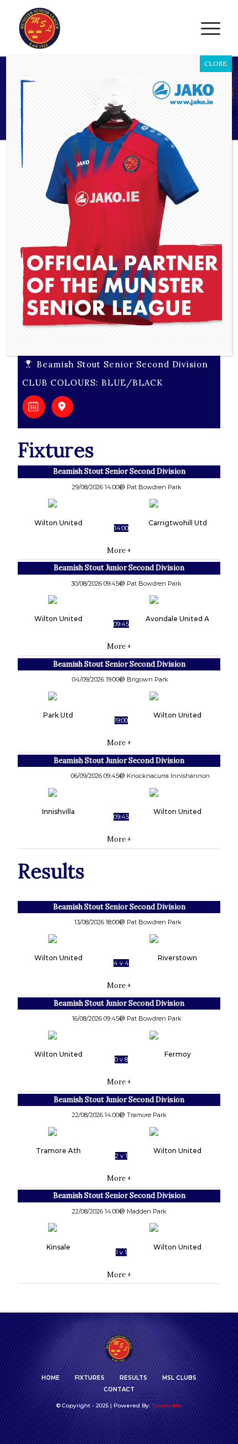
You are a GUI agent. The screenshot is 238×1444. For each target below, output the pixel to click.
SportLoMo (167, 1405)
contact (119, 1389)
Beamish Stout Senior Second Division (122, 364)
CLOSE (215, 63)
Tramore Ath (58, 1150)
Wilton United (58, 523)
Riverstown (177, 958)
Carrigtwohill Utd (177, 523)
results (133, 1377)
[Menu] (205, 28)
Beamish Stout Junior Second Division (119, 567)
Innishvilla (58, 811)
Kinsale (58, 1247)
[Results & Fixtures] (33, 416)
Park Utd (58, 715)
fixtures (90, 1377)
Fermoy (177, 1054)
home (51, 1377)
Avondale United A (177, 619)
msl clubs (179, 1377)
